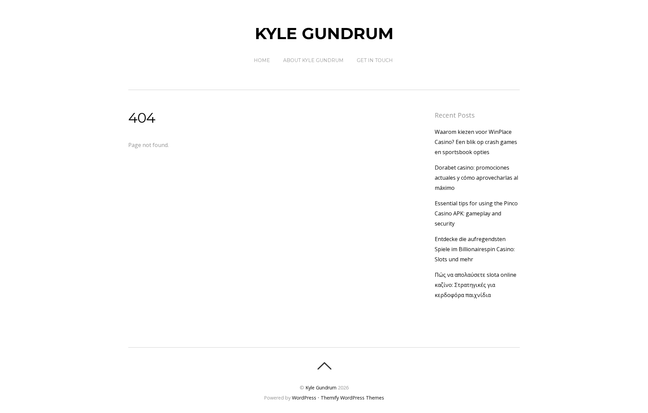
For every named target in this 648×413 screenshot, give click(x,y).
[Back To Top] (324, 366)
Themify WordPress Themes (352, 397)
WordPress (304, 397)
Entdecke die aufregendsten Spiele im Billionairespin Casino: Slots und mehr (475, 249)
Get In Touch (375, 60)
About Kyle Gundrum (313, 60)
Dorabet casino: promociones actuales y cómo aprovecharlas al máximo (476, 177)
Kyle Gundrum (320, 387)
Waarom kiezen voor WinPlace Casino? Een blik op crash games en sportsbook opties (476, 142)
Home (262, 60)
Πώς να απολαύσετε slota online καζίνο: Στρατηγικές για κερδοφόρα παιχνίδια (475, 285)
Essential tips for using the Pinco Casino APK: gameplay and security (476, 213)
